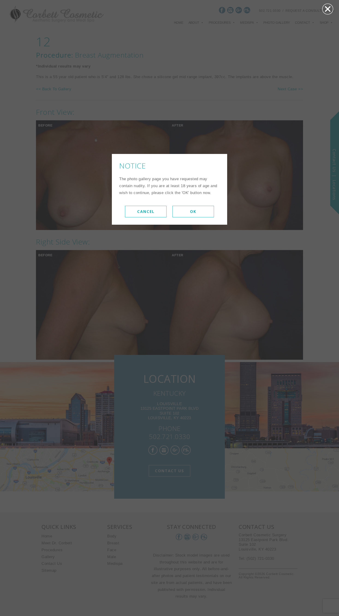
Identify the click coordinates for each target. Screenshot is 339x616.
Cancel (146, 211)
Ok (193, 211)
